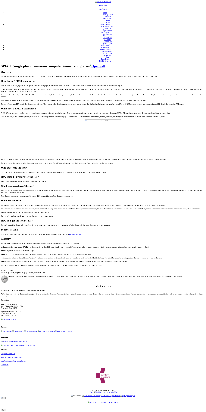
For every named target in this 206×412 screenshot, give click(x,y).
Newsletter (107, 55)
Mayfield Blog (23, 342)
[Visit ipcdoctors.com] (103, 375)
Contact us (107, 16)
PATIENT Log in (105, 61)
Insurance (107, 40)
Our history (107, 18)
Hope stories (107, 30)
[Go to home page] (103, 2)
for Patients (105, 32)
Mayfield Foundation (8, 354)
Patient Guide (107, 36)
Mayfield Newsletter (28, 345)
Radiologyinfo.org (75, 234)
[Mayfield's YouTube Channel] (46, 331)
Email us (13, 319)
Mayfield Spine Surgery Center (11, 357)
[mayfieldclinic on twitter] (30, 331)
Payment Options (107, 43)
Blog (107, 57)
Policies (91, 392)
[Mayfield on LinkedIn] (63, 331)
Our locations (107, 42)
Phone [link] (79, 396)
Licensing (107, 392)
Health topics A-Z (107, 26)
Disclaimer (98, 392)
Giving (107, 22)
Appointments (107, 34)
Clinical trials (107, 28)
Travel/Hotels (107, 38)
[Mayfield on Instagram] (18, 331)
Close (3, 410)
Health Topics (105, 24)
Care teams (105, 47)
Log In (132, 396)
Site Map (114, 392)
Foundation (105, 59)
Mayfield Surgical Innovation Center (13, 361)
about (105, 13)
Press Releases (107, 51)
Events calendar (107, 53)
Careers (107, 20)
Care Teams (96, 396)
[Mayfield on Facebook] (6, 331)
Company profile (107, 15)
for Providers (105, 45)
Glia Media (4, 365)
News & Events (105, 49)
